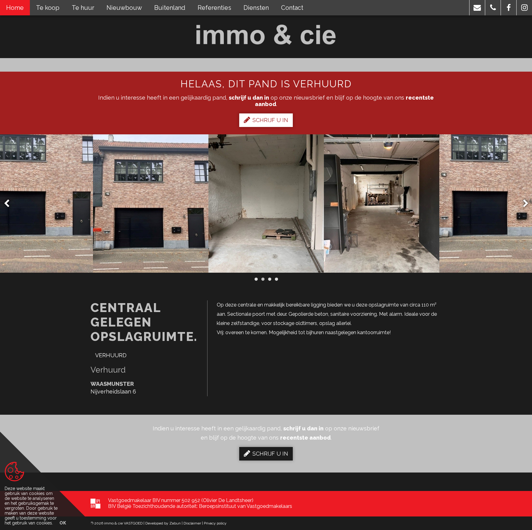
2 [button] (262, 279)
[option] (150, 203)
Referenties (214, 7)
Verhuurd (111, 355)
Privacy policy (215, 523)
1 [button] (256, 279)
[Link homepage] (266, 35)
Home (15, 7)
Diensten (256, 7)
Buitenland (169, 7)
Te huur (83, 7)
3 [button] (269, 279)
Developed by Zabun (163, 523)
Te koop (47, 7)
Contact (292, 7)
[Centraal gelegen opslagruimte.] (150, 203)
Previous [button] (9, 203)
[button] (477, 7)
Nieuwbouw (124, 7)
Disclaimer (192, 523)
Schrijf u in (270, 120)
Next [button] (523, 203)
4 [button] (276, 279)
